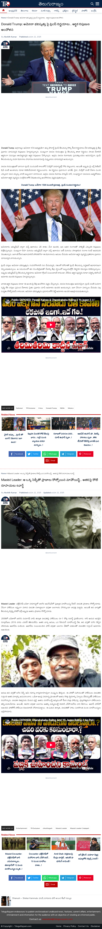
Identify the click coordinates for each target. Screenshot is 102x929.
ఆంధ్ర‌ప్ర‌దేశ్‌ (13, 11)
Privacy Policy (69, 926)
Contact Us (83, 926)
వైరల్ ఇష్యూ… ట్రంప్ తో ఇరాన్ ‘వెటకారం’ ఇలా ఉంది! (13, 438)
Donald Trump (51, 408)
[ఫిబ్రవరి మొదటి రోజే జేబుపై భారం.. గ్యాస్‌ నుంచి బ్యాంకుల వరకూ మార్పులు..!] (38, 424)
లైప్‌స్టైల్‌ (75, 11)
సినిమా (34, 11)
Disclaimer (95, 926)
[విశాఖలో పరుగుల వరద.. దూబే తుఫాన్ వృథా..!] (63, 424)
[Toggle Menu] (97, 4)
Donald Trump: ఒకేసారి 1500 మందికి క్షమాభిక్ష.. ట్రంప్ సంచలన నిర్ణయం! (51, 185)
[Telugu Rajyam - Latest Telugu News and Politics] (5, 4)
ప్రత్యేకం (66, 11)
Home (3, 18)
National (19, 408)
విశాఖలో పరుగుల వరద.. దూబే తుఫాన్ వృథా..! (63, 435)
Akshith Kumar (10, 37)
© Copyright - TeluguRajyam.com (16, 926)
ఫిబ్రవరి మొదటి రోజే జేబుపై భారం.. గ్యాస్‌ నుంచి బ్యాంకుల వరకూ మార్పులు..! (38, 439)
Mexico (70, 408)
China (40, 408)
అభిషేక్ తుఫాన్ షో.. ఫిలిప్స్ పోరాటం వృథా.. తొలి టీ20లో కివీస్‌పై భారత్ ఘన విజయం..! (88, 439)
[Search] (92, 4)
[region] (51, 120)
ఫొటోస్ (85, 11)
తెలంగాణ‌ (24, 11)
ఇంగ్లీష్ (94, 11)
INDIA (62, 408)
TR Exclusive (30, 408)
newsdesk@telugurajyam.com (57, 919)
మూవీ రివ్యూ (45, 11)
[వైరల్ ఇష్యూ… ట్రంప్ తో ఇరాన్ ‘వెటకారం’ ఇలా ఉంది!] (14, 424)
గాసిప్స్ (56, 11)
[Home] (3, 10)
